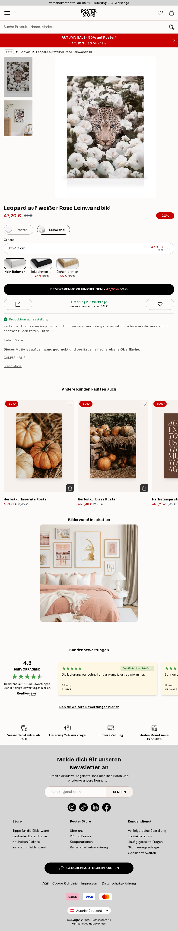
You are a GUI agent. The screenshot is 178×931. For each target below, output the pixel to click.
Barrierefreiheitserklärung (89, 847)
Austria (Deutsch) (89, 911)
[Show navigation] (7, 13)
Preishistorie (13, 366)
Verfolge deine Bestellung (147, 831)
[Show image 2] (18, 118)
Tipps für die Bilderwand (31, 831)
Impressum (89, 883)
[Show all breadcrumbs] (9, 52)
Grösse (9, 240)
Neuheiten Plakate (26, 842)
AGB (45, 883)
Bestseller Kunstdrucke (30, 836)
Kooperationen (81, 842)
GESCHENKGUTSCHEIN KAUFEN (92, 868)
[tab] (160, 13)
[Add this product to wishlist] (160, 304)
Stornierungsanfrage (143, 847)
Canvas (25, 52)
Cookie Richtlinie (65, 883)
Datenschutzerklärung (119, 883)
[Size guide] (18, 304)
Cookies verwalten (142, 853)
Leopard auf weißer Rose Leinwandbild (64, 52)
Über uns (76, 831)
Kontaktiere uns (140, 836)
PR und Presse (80, 836)
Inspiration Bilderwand (29, 847)
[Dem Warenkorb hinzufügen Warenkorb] (70, 488)
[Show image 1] (18, 77)
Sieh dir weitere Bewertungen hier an (89, 707)
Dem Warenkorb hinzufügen (89, 289)
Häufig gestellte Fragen (145, 842)
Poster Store (99, 920)
